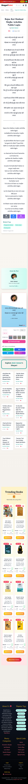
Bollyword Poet (21, 726)
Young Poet (21, 713)
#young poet (7, 228)
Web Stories (21, 752)
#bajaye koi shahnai (8, 225)
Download (21, 217)
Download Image (15, 341)
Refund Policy (7, 769)
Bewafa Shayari (7, 752)
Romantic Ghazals (7, 745)
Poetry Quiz (21, 750)
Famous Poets (21, 745)
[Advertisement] (14, 250)
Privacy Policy (7, 765)
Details (22, 1)
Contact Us (20, 765)
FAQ (21, 767)
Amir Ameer (11, 10)
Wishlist (6, 217)
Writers (7, 10)
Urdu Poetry (21, 717)
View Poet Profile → (14, 286)
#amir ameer (18, 225)
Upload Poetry (21, 755)
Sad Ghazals (7, 747)
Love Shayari (7, 755)
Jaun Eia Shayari (21, 729)
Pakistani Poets (21, 720)
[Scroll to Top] (24, 780)
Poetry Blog (21, 747)
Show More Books (14, 659)
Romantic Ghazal (21, 710)
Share (13, 217)
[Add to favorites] (11, 506)
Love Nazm (7, 750)
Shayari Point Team (17, 779)
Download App (8, 774)
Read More (7, 733)
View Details (8, 537)
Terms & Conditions (7, 767)
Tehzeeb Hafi (21, 723)
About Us (21, 769)
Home (2, 10)
